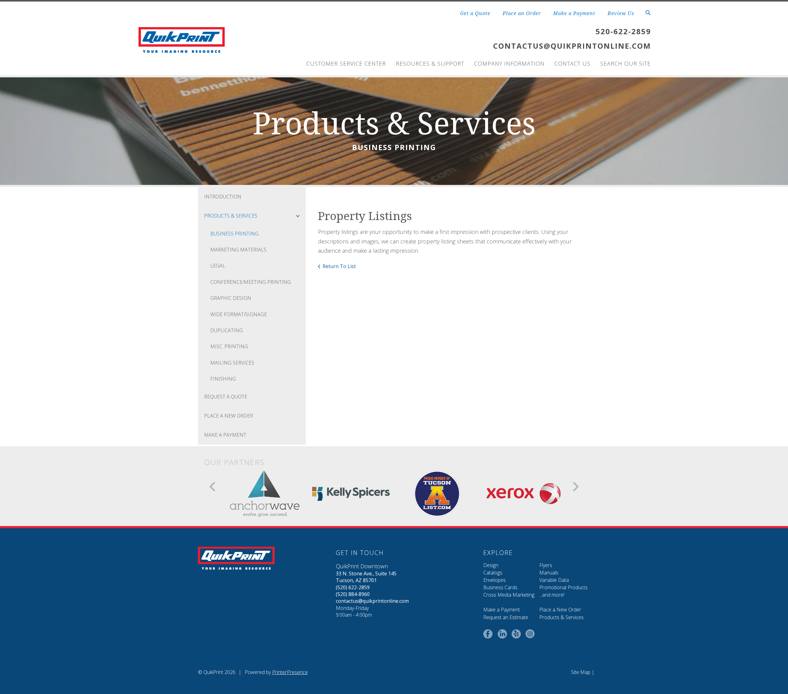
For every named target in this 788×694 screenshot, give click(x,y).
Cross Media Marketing (508, 594)
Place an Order (522, 13)
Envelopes (494, 580)
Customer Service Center (346, 63)
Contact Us (572, 63)
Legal (217, 265)
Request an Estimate (505, 617)
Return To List (339, 266)
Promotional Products (563, 587)
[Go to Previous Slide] (213, 486)
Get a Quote (475, 13)
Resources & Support (430, 63)
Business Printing (234, 233)
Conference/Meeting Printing (250, 282)
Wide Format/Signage (238, 314)
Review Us (621, 13)
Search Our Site (625, 63)
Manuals (548, 572)
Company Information (509, 63)
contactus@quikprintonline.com (372, 601)
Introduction (222, 196)
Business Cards (500, 587)
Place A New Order (228, 415)
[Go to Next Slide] (575, 486)
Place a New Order (560, 609)
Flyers (545, 565)
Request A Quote (225, 396)
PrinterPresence (290, 672)
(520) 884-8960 (353, 594)
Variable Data (554, 580)
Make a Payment (574, 13)
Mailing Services (232, 362)
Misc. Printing (229, 346)
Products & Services (230, 215)
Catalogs (492, 572)
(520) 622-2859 (353, 587)
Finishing (223, 378)
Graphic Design (230, 298)
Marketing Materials (238, 249)
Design (490, 565)
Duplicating (226, 330)
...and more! (551, 594)
